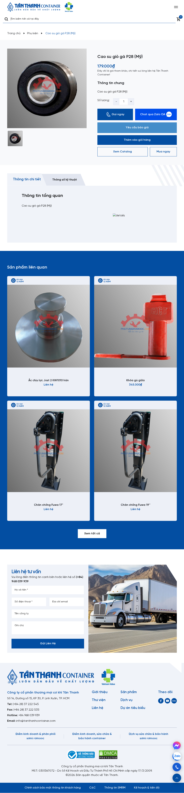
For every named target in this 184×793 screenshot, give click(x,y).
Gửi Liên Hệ (48, 643)
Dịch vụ (126, 700)
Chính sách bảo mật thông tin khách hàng (53, 787)
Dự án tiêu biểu (133, 708)
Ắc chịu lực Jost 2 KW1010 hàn (48, 380)
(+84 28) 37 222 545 (26, 704)
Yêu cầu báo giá (137, 127)
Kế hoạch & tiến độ (147, 787)
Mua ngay (163, 151)
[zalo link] (174, 701)
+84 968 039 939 (29, 715)
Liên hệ (97, 708)
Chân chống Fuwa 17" (48, 504)
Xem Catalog (122, 151)
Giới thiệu (99, 692)
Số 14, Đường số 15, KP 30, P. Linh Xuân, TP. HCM (38, 698)
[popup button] (176, 778)
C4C (92, 787)
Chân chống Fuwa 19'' (135, 504)
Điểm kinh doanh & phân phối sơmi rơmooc (35, 736)
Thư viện (98, 700)
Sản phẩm (129, 692)
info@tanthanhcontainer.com (36, 720)
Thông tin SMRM (114, 787)
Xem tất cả (92, 533)
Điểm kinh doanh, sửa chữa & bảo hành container (92, 736)
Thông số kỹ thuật (64, 179)
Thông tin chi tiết (27, 179)
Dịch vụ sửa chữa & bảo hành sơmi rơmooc (148, 736)
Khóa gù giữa (135, 380)
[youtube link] (167, 701)
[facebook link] (161, 701)
